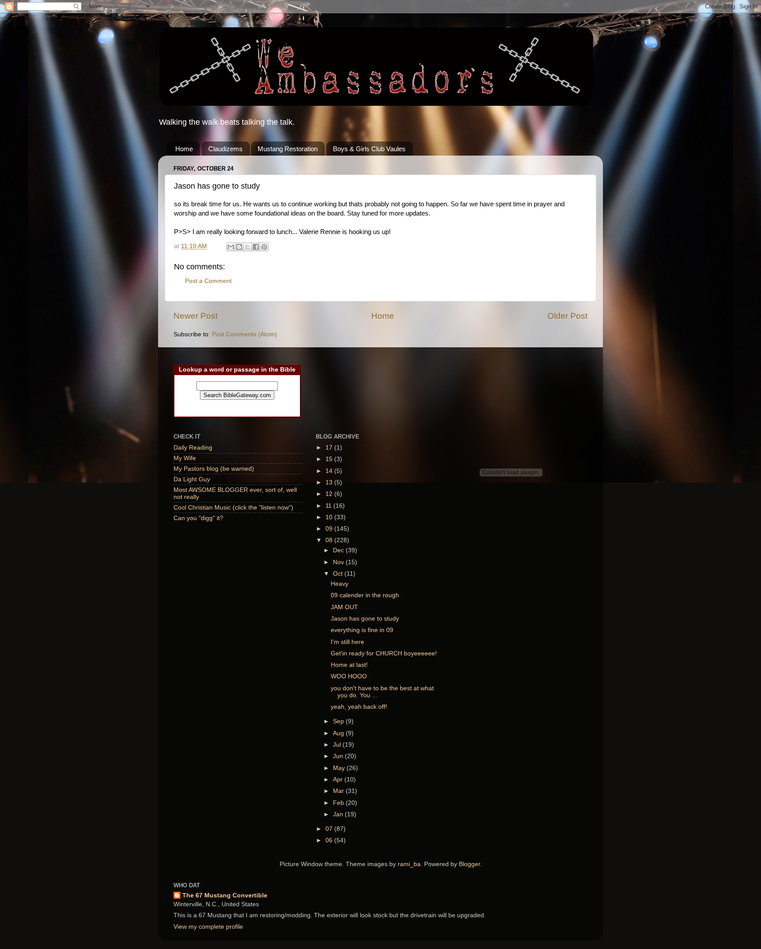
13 (329, 482)
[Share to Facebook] (255, 246)
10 (329, 517)
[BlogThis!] (239, 246)
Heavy (339, 584)
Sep (339, 721)
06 (329, 840)
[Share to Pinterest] (264, 246)
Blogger (469, 864)
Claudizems (225, 149)
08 (329, 540)
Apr (338, 779)
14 (329, 471)
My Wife (185, 458)
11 (329, 505)
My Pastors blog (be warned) (214, 468)
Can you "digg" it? (198, 518)
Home (184, 149)
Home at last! (349, 665)
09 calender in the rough (365, 595)
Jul (338, 744)
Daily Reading (193, 447)
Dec (339, 550)
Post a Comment (208, 281)
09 (329, 528)
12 (329, 494)
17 (329, 447)
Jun (339, 756)
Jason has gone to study (365, 618)
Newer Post (196, 315)
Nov (339, 562)
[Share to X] (247, 246)
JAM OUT (344, 607)
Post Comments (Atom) (244, 334)
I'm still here (347, 642)
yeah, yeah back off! (359, 706)
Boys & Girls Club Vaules (369, 149)
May (340, 768)
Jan (339, 814)
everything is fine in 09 (362, 630)
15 (329, 459)
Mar (339, 791)
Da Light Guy (192, 479)
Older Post (567, 315)
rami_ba (409, 864)
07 (329, 829)
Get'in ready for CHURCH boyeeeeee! (384, 653)
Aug (339, 733)
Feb (339, 803)
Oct (338, 573)
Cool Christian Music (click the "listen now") (233, 507)
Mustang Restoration (288, 149)
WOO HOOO (349, 676)
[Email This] (230, 246)
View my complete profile (208, 926)
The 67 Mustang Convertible (224, 895)
